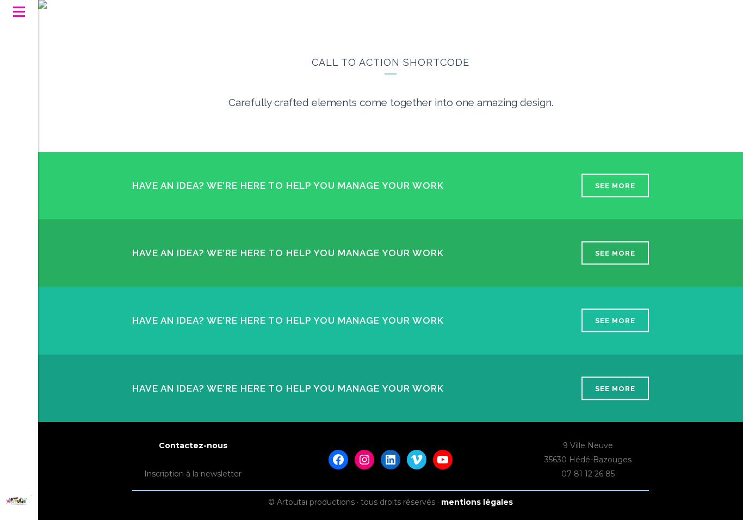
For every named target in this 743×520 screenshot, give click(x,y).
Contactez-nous (193, 445)
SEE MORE (615, 186)
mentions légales (477, 502)
